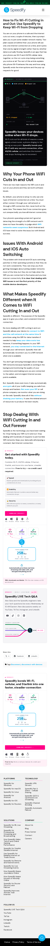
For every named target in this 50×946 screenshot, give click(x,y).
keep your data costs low (28, 340)
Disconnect (16, 664)
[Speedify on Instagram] (18, 615)
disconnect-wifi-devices (31, 664)
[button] (43, 9)
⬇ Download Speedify (16, 513)
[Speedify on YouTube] (7, 615)
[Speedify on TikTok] (13, 615)
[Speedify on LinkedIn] (24, 615)
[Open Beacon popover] (41, 937)
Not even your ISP (29, 389)
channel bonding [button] (18, 159)
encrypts (7, 386)
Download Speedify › (13, 163)
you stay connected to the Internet (27, 346)
